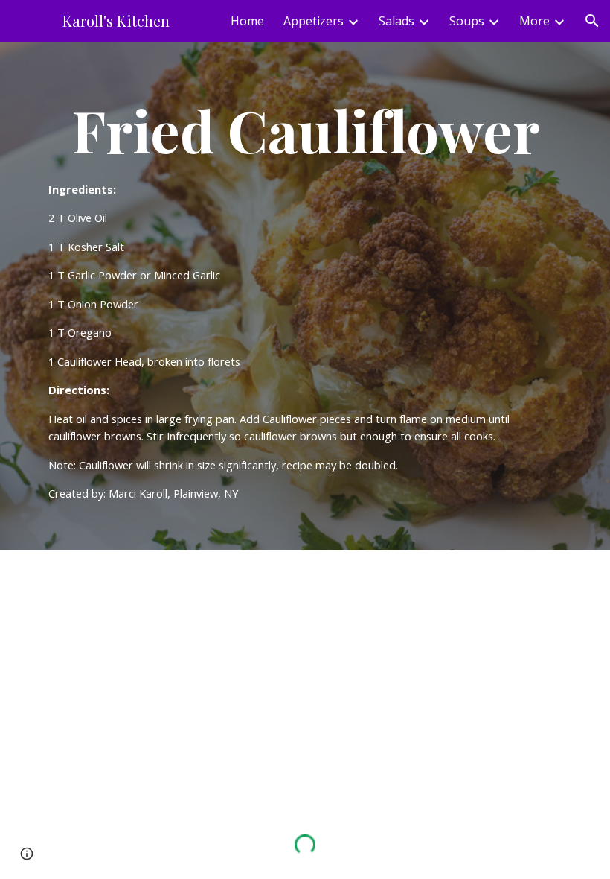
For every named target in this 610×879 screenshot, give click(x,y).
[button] (592, 21)
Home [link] (247, 21)
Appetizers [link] (313, 21)
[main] (305, 296)
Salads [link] (396, 21)
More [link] (534, 21)
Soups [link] (466, 21)
